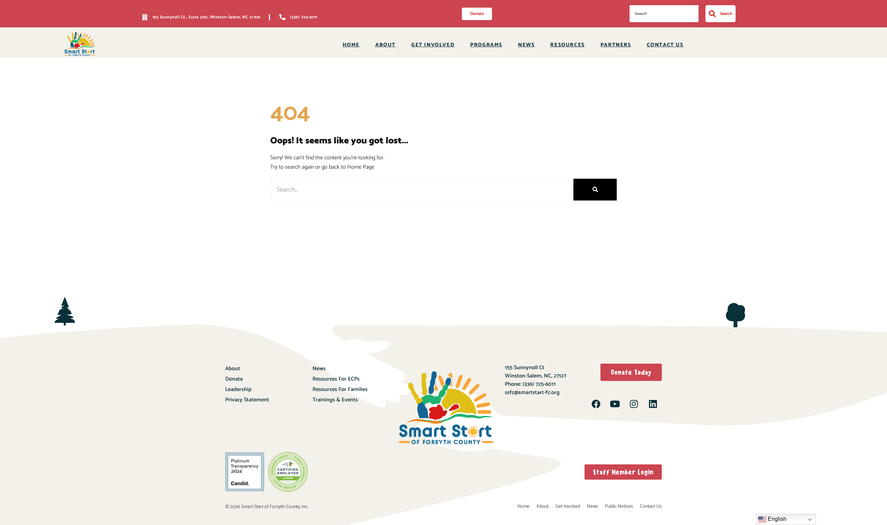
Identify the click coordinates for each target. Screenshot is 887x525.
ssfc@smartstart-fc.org (532, 392)
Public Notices (619, 506)
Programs (486, 45)
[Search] (595, 190)
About (385, 45)
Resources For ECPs (336, 379)
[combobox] (664, 13)
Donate (234, 379)
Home (351, 45)
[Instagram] (634, 404)
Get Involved (433, 45)
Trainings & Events (335, 399)
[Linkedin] (653, 404)
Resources (567, 45)
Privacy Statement (247, 399)
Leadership (238, 389)
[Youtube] (615, 404)
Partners (615, 45)
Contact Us (665, 45)
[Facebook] (596, 404)
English (776, 519)
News (526, 45)
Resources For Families (340, 389)
